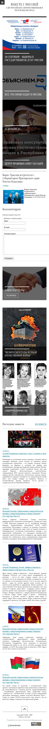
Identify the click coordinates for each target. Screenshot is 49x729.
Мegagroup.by (37, 720)
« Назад (5, 185)
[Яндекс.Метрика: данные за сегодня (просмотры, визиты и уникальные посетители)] (14, 725)
